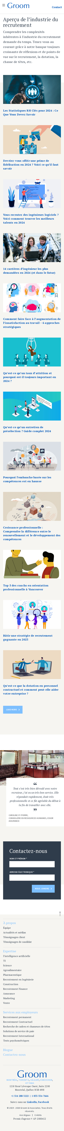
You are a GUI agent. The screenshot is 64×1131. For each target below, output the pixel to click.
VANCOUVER (46, 1080)
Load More (11, 709)
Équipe (7, 927)
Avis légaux (24, 1115)
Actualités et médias (14, 932)
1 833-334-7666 (40, 1095)
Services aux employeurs (20, 1012)
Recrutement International (18, 1036)
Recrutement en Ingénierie (18, 979)
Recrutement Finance (15, 989)
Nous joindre (42, 888)
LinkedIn (32, 1102)
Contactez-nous (14, 1054)
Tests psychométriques (16, 1040)
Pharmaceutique (12, 975)
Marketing (9, 998)
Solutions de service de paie (18, 1031)
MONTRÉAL (12, 1080)
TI (4, 960)
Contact (57, 7)
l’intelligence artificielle (16, 956)
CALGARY (34, 1080)
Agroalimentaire (12, 970)
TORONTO (24, 1080)
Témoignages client (14, 937)
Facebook (43, 1102)
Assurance (9, 993)
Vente (6, 1003)
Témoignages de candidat (17, 942)
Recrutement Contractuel (17, 1022)
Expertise (9, 951)
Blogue (8, 1050)
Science (7, 965)
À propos (9, 923)
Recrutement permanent (17, 1017)
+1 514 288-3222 (20, 1095)
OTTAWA (29, 1083)
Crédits (38, 1115)
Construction (10, 984)
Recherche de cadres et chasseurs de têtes (26, 1026)
